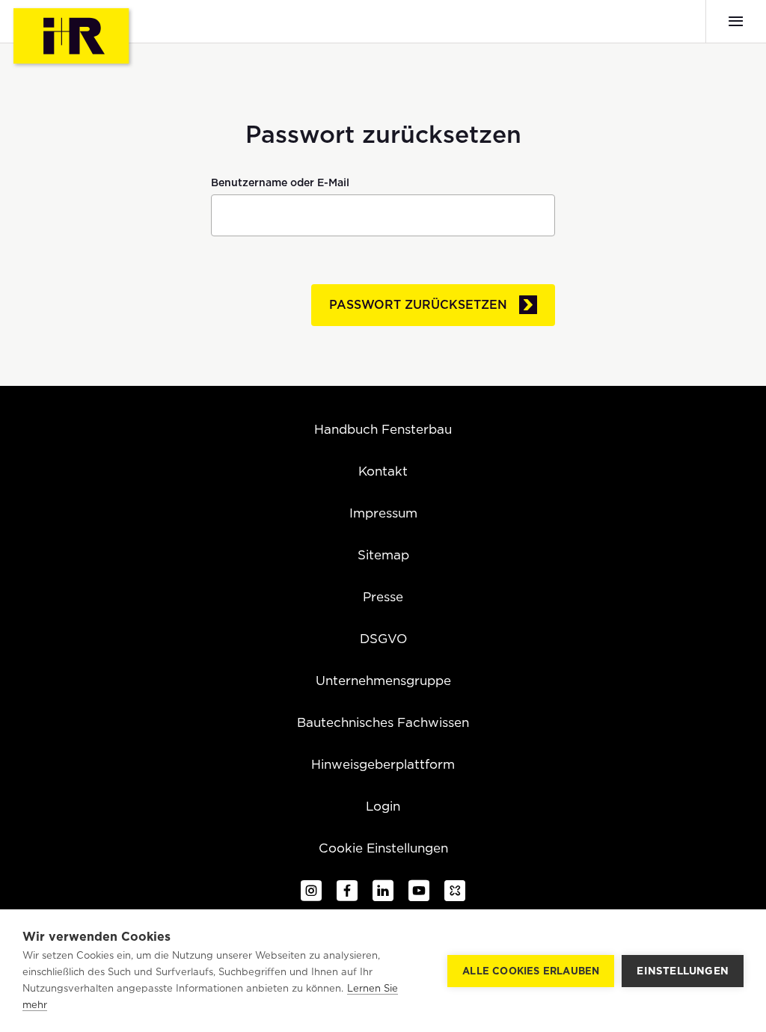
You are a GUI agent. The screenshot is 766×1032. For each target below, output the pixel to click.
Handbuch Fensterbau (383, 429)
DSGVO (383, 638)
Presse (383, 596)
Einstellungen (683, 971)
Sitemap (383, 554)
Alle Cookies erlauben (530, 971)
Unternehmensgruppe (383, 680)
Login (383, 806)
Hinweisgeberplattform (383, 764)
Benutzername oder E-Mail (280, 182)
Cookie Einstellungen (383, 848)
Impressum (383, 513)
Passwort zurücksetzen (418, 305)
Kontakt (383, 471)
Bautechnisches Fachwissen (383, 722)
